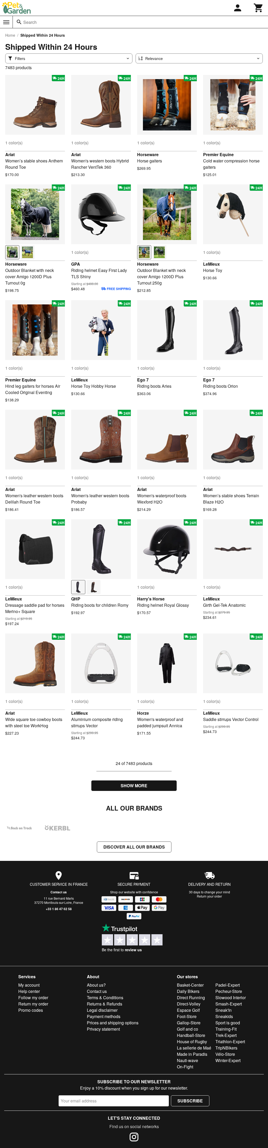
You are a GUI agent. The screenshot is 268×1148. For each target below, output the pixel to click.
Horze (143, 713)
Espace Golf (188, 1010)
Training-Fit (226, 1029)
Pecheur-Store (228, 991)
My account (29, 985)
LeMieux (211, 264)
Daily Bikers (188, 991)
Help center (29, 991)
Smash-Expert (228, 1004)
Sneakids (224, 1016)
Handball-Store (191, 1035)
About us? (96, 985)
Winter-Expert (228, 1060)
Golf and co (187, 1029)
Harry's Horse (151, 599)
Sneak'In (223, 1010)
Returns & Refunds (104, 1004)
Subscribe (190, 1101)
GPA (75, 264)
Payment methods (103, 1016)
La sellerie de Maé (194, 1048)
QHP (75, 599)
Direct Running (191, 997)
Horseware (148, 154)
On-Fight (185, 1067)
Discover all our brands (134, 847)
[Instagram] (134, 1138)
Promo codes (30, 1010)
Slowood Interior (230, 997)
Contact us (59, 892)
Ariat (10, 154)
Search (30, 22)
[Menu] (6, 22)
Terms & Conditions (105, 997)
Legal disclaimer (102, 1010)
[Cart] (258, 8)
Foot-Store (187, 1016)
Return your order (209, 896)
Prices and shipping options (112, 1023)
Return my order (33, 1004)
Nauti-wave (187, 1060)
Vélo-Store (225, 1054)
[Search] (19, 22)
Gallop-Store (188, 1023)
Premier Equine (218, 154)
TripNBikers (226, 1048)
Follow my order (33, 997)
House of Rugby (192, 1041)
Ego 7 (143, 380)
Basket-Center (190, 985)
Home (10, 35)
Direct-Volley (188, 1004)
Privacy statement (103, 1029)
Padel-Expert (227, 985)
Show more (134, 786)
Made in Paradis (192, 1054)
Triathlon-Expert (230, 1041)
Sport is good (227, 1023)
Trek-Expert (226, 1035)
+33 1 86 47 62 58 (59, 908)
